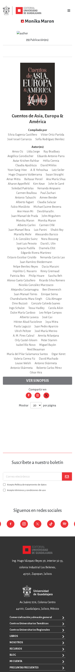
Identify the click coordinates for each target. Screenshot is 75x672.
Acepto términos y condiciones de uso (26, 490)
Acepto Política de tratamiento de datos (27, 484)
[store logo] (22, 10)
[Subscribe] (67, 476)
